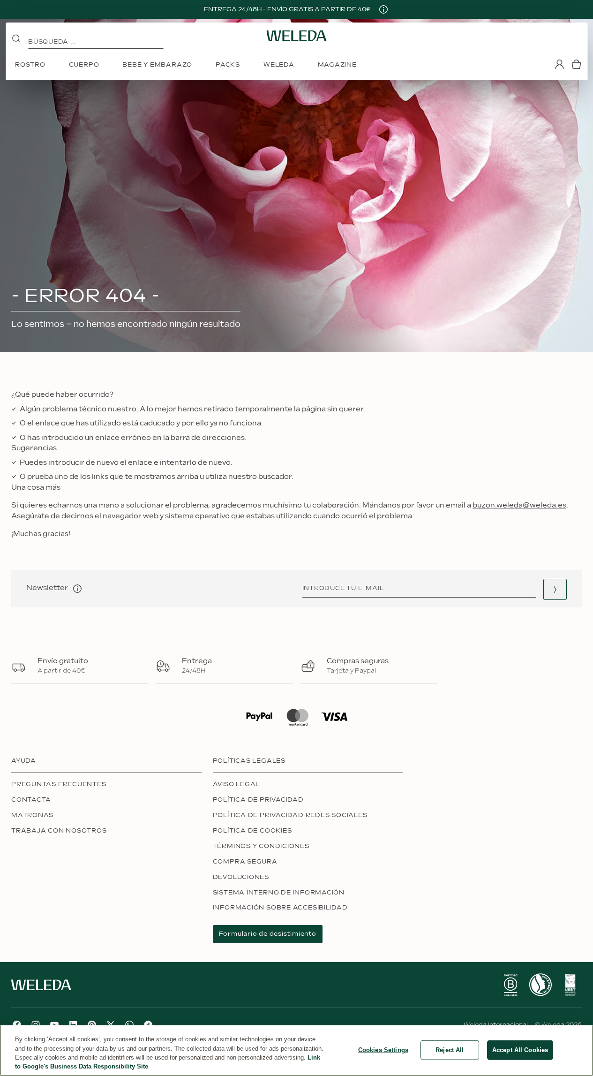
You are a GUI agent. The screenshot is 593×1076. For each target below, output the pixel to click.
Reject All (449, 1049)
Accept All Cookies (520, 1049)
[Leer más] (510, 985)
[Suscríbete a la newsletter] (555, 589)
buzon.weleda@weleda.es (519, 505)
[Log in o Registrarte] (559, 64)
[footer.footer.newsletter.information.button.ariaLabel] (77, 588)
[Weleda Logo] (297, 35)
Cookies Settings (383, 1049)
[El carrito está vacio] (576, 64)
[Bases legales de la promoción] (383, 9)
